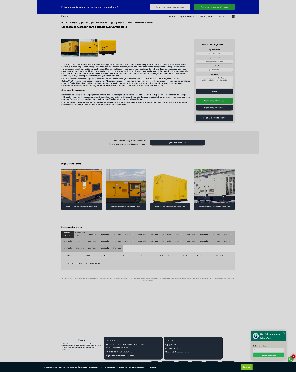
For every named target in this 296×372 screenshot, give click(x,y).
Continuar (246, 367)
